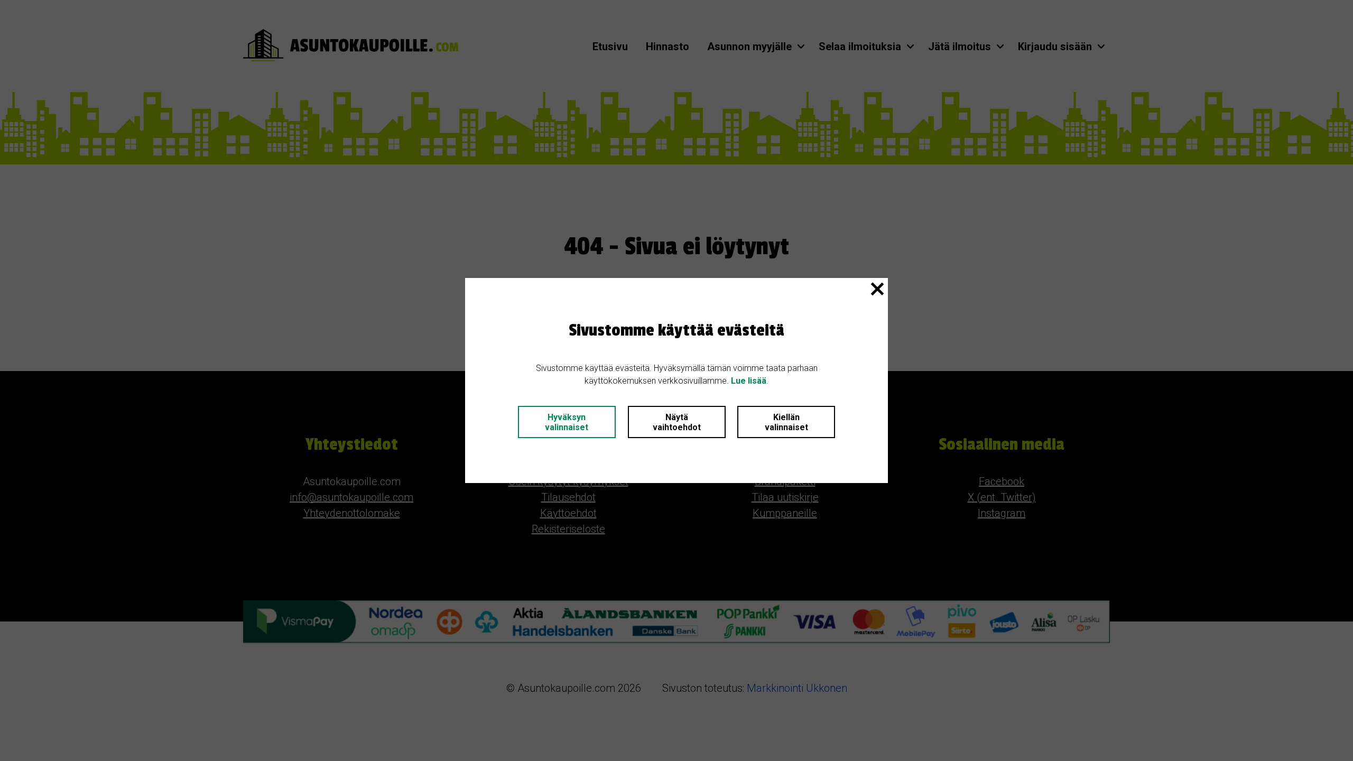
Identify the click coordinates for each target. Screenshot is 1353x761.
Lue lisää (748, 381)
